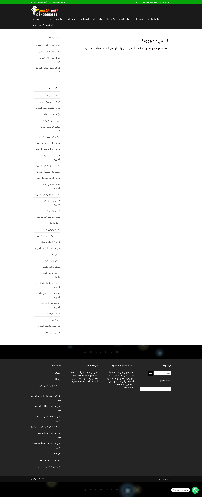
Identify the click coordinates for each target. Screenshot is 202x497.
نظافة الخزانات (53, 313)
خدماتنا (57, 372)
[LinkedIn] (101, 351)
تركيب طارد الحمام (106, 19)
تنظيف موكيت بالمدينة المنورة (47, 216)
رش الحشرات (87, 19)
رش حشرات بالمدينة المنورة (48, 235)
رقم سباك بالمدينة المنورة (49, 51)
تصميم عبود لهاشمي (165, 479)
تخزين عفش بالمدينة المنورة (48, 107)
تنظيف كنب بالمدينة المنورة (48, 178)
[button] (195, 490)
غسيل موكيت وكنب (51, 266)
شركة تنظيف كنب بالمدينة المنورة (45, 426)
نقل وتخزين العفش (42, 19)
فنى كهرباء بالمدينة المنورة (49, 466)
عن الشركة (55, 453)
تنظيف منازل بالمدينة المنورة (48, 210)
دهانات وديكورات (52, 229)
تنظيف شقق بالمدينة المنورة (48, 165)
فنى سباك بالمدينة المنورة (49, 460)
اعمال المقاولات (53, 95)
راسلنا (57, 379)
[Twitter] (111, 351)
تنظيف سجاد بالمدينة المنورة (48, 149)
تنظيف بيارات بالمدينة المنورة (47, 143)
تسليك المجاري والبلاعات (49, 136)
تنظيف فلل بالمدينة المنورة (48, 171)
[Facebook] (116, 351)
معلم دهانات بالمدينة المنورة (48, 45)
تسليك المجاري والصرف (65, 19)
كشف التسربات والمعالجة (131, 19)
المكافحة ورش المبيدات (50, 101)
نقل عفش (55, 319)
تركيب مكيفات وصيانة (42, 25)
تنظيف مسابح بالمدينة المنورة (47, 194)
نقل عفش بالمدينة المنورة (49, 326)
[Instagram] (95, 351)
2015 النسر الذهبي (36, 479)
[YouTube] (85, 351)
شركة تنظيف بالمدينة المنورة (47, 248)
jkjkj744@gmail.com (140, 2)
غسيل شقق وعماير (52, 260)
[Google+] (106, 351)
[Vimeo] (90, 351)
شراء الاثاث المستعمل (50, 242)
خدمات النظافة (154, 19)
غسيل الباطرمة (53, 254)
